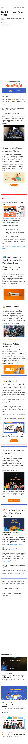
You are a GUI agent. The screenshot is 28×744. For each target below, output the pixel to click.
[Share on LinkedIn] (9, 25)
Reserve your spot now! (16, 544)
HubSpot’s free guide (7, 218)
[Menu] (26, 2)
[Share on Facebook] (2, 25)
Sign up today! (6, 561)
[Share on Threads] (7, 25)
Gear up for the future (18, 573)
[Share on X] (5, 25)
